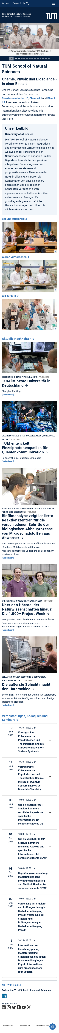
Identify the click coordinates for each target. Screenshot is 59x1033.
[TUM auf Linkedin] (4, 1007)
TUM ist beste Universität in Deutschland (26, 383)
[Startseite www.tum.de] (51, 15)
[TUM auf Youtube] (24, 1007)
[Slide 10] (40, 58)
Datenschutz (7, 1026)
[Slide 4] (24, 58)
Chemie (34, 98)
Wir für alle (9, 295)
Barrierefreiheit (42, 1026)
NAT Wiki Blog (10, 985)
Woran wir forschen (14, 257)
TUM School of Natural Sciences (16, 14)
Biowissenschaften (13, 98)
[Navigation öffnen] (53, 3)
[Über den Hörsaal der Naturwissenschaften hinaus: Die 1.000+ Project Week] (29, 581)
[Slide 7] (32, 58)
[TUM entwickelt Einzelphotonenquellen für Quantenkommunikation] (29, 417)
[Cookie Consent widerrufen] (52, 1026)
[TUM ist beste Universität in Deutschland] (29, 358)
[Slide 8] (35, 58)
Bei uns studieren (13, 218)
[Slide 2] (19, 58)
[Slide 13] (49, 58)
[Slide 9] (38, 58)
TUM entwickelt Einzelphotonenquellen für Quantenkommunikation (25, 447)
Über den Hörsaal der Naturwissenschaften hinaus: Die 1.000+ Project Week (27, 609)
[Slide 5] (27, 58)
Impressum (25, 1026)
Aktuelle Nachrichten (16, 339)
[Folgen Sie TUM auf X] (29, 1007)
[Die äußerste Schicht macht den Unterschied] (29, 655)
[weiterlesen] (8, 394)
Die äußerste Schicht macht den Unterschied (26, 686)
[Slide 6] (30, 58)
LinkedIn (4, 996)
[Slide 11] (43, 58)
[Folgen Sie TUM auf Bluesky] (14, 1007)
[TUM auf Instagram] (9, 1007)
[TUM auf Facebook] (19, 1007)
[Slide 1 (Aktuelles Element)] (16, 58)
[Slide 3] (21, 58)
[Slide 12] (46, 58)
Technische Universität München (16, 16)
